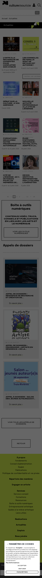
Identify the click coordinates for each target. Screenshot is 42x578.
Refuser (22, 569)
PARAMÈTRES (22, 572)
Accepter (22, 565)
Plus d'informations (12, 562)
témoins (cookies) (20, 549)
